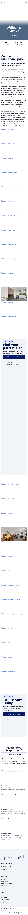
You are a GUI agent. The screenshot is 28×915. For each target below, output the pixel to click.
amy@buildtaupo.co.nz (7, 871)
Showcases (4, 887)
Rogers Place (6, 833)
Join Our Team (5, 899)
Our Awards (4, 897)
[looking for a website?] (19, 913)
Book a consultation (14, 714)
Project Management (6, 883)
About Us (3, 895)
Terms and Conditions (19, 911)
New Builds (4, 879)
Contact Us (4, 903)
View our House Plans (14, 357)
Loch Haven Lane (7, 786)
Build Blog (3, 901)
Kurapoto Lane (7, 810)
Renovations (4, 881)
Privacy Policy (5, 911)
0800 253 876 (4, 869)
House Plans (4, 885)
